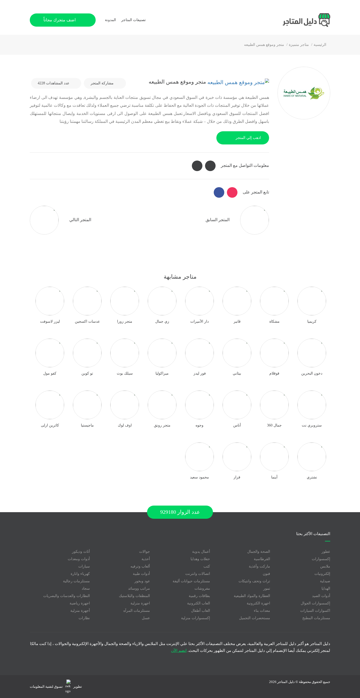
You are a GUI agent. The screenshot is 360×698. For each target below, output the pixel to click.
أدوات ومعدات (79, 559)
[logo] (290, 20)
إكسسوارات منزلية (195, 618)
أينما (274, 477)
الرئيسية (320, 45)
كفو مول (49, 373)
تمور (266, 588)
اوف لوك (125, 425)
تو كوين (87, 373)
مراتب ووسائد (139, 588)
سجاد (86, 588)
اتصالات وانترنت (197, 574)
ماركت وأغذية (259, 566)
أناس (237, 425)
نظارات (84, 618)
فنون (266, 574)
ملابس (325, 566)
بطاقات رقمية (199, 596)
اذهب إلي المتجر (248, 138)
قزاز (236, 477)
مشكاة (274, 321)
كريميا (312, 321)
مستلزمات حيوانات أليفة (191, 581)
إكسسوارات (321, 559)
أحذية (146, 559)
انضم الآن (179, 650)
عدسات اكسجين (87, 321)
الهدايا (326, 588)
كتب (206, 566)
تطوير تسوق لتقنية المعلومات (56, 687)
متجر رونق (162, 425)
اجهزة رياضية (80, 603)
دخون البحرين (311, 373)
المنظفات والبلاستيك (134, 596)
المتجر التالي (79, 219)
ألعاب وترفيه (140, 566)
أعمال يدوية (201, 552)
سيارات (84, 566)
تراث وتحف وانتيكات (254, 581)
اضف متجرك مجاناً (60, 20)
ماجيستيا (87, 425)
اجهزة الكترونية (258, 603)
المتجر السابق (218, 219)
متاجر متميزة (299, 45)
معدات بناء (262, 611)
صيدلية (325, 581)
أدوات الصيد (321, 596)
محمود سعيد (199, 477)
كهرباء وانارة (80, 574)
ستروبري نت (312, 425)
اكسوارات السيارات (315, 611)
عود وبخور (142, 581)
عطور (326, 552)
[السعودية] (237, 82)
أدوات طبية (141, 574)
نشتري (312, 477)
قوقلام (274, 373)
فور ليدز (199, 373)
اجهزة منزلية (140, 603)
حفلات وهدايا (200, 559)
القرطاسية (262, 559)
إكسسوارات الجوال (315, 603)
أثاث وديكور (81, 552)
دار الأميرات (199, 321)
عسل (146, 618)
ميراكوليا (162, 373)
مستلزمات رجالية (76, 581)
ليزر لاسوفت (50, 321)
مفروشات (202, 588)
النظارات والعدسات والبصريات (66, 596)
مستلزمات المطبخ (316, 618)
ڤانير (237, 321)
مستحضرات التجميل (254, 618)
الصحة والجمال (258, 552)
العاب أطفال (200, 611)
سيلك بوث (125, 373)
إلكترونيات (322, 574)
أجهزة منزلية (80, 611)
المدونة (110, 20)
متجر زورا (124, 321)
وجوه (199, 425)
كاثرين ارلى (50, 425)
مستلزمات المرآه (136, 611)
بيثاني (237, 373)
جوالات (144, 552)
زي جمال (162, 321)
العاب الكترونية (198, 603)
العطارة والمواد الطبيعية (252, 596)
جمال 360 (274, 425)
